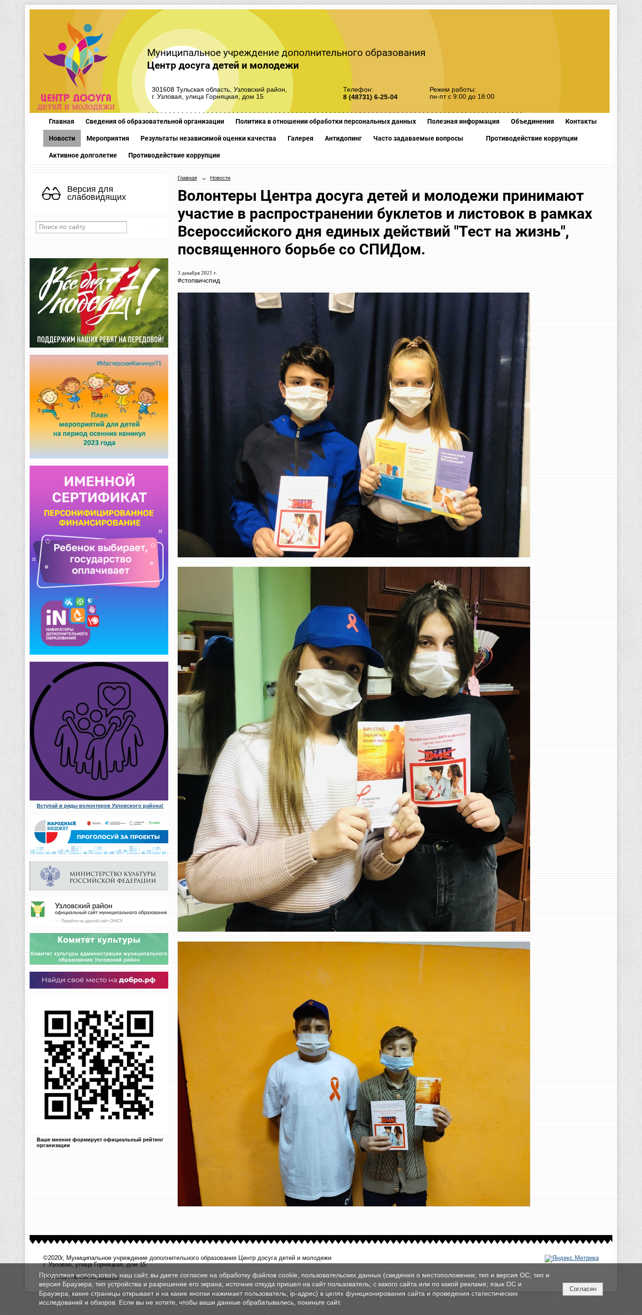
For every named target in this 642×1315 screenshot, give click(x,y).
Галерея (300, 138)
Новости (62, 138)
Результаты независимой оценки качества (208, 138)
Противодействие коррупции (532, 138)
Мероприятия (107, 138)
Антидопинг (343, 138)
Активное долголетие (83, 155)
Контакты (581, 121)
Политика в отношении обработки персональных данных (325, 121)
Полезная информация (463, 121)
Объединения (532, 121)
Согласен (583, 1288)
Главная (61, 121)
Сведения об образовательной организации (155, 121)
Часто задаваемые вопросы (418, 138)
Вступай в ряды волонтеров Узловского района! (100, 805)
